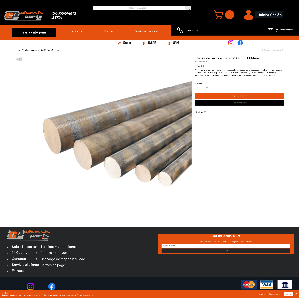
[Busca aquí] (188, 8)
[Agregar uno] (207, 87)
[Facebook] (240, 42)
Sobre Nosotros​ (24, 247)
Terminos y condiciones (59, 247)
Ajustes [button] (262, 294)
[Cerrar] (296, 294)
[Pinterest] (202, 112)
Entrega (18, 271)
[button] (225, 14)
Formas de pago (53, 265)
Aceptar (288, 294)
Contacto (19, 259)
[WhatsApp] (196, 112)
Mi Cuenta (19, 252)
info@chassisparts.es (284, 30)
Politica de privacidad (57, 253)
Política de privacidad (85, 295)
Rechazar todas (274, 294)
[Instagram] (230, 42)
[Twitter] (205, 112)
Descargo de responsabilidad (63, 259)
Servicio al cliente (25, 264)
